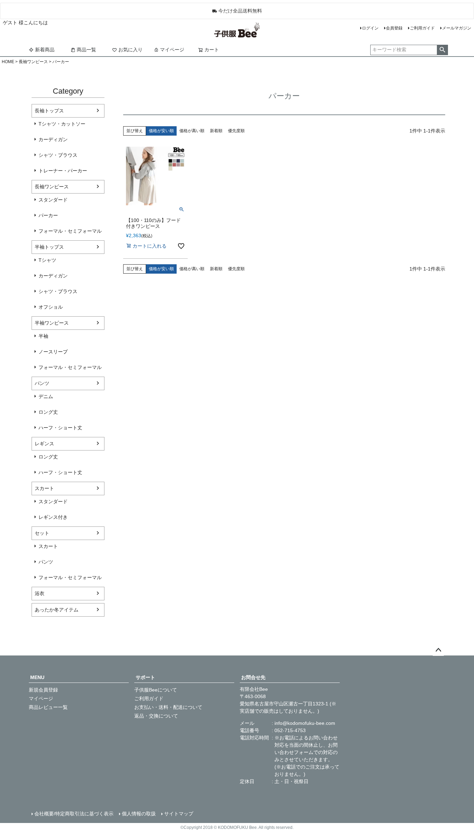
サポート (145, 677)
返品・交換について (156, 716)
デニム (46, 396)
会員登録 (394, 28)
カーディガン (53, 139)
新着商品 (44, 49)
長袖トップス (49, 110)
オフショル (51, 307)
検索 (442, 50)
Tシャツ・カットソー (62, 124)
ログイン (370, 28)
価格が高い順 (191, 130)
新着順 (216, 130)
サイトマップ (178, 813)
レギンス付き (53, 517)
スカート (44, 488)
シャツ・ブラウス (58, 155)
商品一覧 (86, 49)
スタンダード (53, 200)
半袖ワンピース (52, 323)
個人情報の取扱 (139, 813)
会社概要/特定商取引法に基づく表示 (73, 813)
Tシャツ (47, 260)
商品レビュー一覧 (48, 707)
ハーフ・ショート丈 (60, 427)
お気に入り (130, 49)
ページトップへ (438, 650)
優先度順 (236, 130)
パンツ (42, 383)
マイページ (172, 49)
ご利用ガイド (422, 28)
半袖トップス (49, 247)
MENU (37, 677)
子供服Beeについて (155, 690)
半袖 (43, 336)
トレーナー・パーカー (63, 170)
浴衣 (39, 593)
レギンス (44, 443)
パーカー (48, 215)
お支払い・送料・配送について (168, 707)
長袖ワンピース (33, 61)
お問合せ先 (253, 677)
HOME (8, 61)
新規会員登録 (43, 690)
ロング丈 (48, 412)
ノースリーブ (53, 351)
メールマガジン (456, 28)
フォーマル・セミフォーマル (70, 231)
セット (42, 533)
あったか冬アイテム (56, 609)
